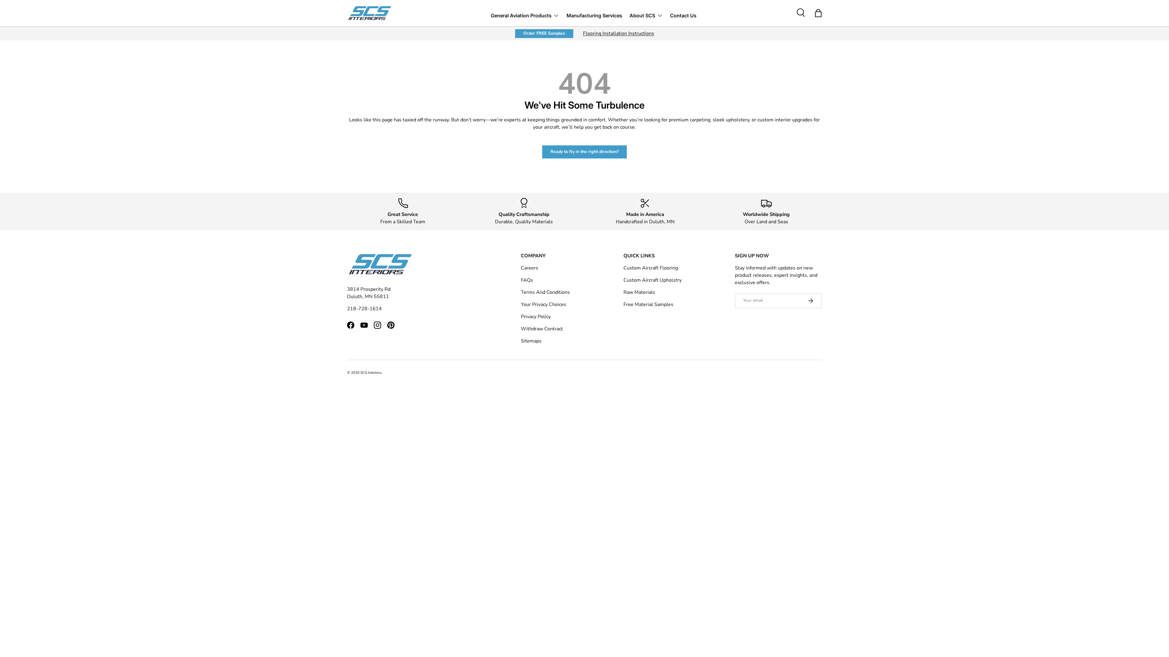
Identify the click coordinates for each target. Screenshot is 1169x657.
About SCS (642, 15)
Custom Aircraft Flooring (650, 268)
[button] (818, 13)
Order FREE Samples (544, 33)
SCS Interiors (370, 372)
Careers (529, 268)
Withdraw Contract (542, 328)
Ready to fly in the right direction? (584, 152)
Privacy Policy (536, 316)
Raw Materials (639, 292)
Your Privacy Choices (543, 304)
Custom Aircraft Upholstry (652, 280)
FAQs (527, 280)
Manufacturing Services (594, 15)
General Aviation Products (521, 15)
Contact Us (683, 15)
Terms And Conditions (545, 292)
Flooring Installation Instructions (618, 33)
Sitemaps (531, 341)
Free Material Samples (648, 304)
